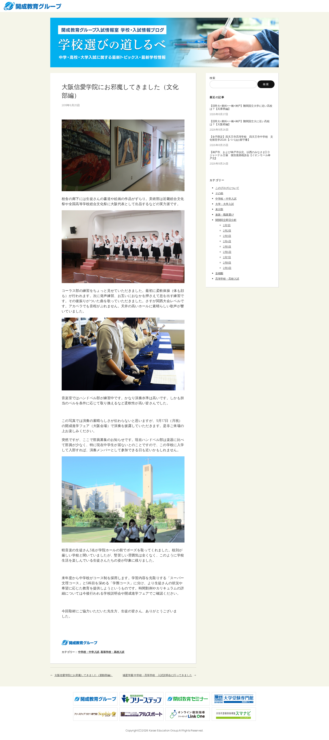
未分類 (219, 209)
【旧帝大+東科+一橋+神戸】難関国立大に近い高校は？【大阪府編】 (240, 123)
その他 (219, 193)
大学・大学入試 (224, 204)
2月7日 (227, 257)
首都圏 (219, 273)
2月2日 (227, 230)
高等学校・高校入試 (112, 652)
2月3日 (227, 236)
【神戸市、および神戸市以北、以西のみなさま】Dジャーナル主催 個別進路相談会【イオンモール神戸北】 (240, 155)
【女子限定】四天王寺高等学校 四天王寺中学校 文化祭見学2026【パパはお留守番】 (241, 138)
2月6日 (227, 252)
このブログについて (227, 188)
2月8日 (227, 262)
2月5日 (227, 246)
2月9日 (227, 268)
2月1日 (227, 225)
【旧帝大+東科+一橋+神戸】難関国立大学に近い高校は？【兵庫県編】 (241, 107)
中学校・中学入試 (88, 652)
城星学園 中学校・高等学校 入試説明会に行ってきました (157, 675)
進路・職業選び (224, 214)
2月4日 (227, 241)
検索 (213, 78)
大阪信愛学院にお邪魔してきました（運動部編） (83, 675)
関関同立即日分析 (225, 220)
